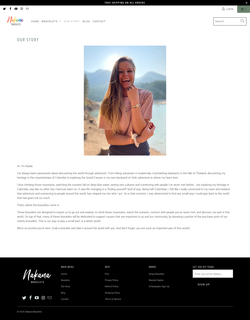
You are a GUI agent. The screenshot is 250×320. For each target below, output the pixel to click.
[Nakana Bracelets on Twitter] (4, 9)
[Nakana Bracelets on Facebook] (10, 9)
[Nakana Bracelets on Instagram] (21, 9)
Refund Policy (111, 286)
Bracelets (50, 21)
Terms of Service (113, 299)
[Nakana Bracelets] (15, 21)
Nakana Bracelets (33, 311)
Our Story (72, 21)
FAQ (107, 274)
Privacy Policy (111, 280)
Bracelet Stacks (156, 280)
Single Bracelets (156, 274)
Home (35, 21)
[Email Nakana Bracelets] (27, 9)
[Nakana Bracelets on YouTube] (15, 9)
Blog (86, 21)
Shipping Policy (112, 293)
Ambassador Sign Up (159, 286)
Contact (99, 21)
